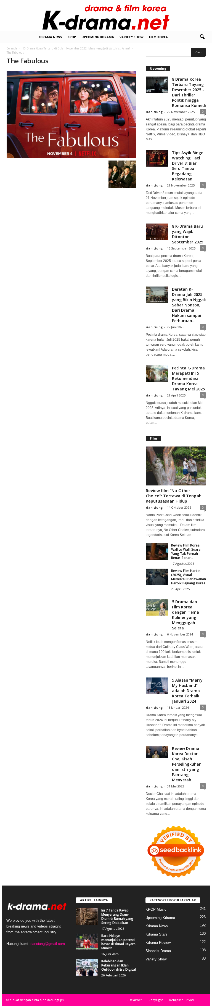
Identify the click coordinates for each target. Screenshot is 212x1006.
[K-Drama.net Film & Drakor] (106, 15)
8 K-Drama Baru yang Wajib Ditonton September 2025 (187, 234)
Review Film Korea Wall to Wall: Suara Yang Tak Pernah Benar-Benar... (185, 551)
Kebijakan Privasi (181, 1000)
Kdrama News (50, 37)
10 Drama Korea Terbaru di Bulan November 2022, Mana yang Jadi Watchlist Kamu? (76, 48)
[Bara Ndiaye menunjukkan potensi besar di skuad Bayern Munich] (87, 942)
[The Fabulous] (71, 114)
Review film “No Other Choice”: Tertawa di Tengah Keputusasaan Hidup (174, 496)
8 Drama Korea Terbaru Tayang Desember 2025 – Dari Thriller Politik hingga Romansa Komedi (189, 92)
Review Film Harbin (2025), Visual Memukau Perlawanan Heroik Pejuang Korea (188, 576)
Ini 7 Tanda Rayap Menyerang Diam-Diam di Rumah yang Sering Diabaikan (117, 916)
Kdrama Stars (156, 934)
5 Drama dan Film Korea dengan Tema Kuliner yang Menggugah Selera (185, 615)
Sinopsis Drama (158, 951)
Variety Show (132, 37)
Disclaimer (134, 1000)
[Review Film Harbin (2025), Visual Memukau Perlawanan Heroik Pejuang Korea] (157, 577)
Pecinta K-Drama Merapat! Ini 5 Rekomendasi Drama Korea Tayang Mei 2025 (188, 378)
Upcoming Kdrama (97, 37)
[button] (202, 37)
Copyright (156, 1000)
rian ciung (154, 112)
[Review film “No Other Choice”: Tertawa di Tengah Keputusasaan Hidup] (176, 465)
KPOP (72, 37)
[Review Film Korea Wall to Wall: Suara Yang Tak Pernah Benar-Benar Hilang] (157, 551)
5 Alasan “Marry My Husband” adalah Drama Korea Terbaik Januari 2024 (187, 690)
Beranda (12, 48)
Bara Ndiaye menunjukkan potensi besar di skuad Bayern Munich (118, 941)
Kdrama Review (158, 943)
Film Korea (158, 37)
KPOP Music (155, 909)
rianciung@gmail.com (47, 944)
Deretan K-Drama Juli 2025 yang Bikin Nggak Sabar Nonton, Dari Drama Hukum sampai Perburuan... (189, 305)
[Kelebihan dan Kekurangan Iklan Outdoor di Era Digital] (87, 967)
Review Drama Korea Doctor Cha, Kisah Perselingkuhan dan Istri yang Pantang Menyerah (187, 764)
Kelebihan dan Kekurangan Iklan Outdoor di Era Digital (118, 965)
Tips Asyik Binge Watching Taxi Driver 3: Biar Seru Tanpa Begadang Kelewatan (187, 166)
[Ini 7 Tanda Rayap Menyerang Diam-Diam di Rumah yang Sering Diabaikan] (87, 916)
